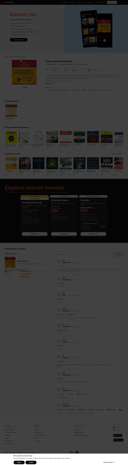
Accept (31, 462)
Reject (19, 462)
